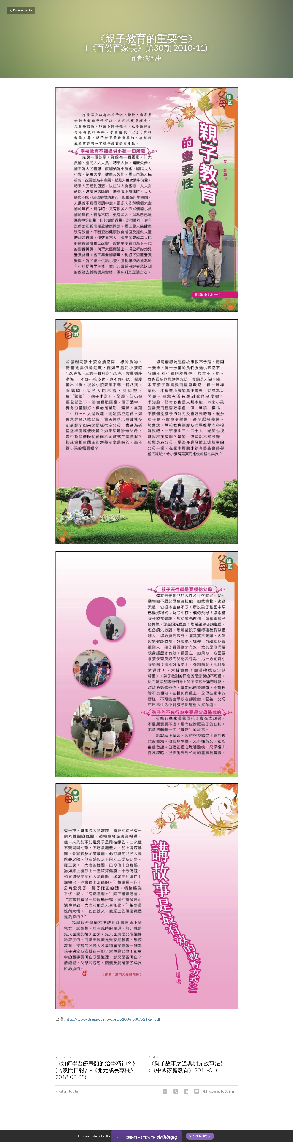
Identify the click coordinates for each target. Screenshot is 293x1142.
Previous (65, 1057)
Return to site (23, 10)
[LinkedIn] (186, 1091)
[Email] (196, 1091)
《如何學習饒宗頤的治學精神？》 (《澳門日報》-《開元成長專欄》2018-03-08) (96, 1070)
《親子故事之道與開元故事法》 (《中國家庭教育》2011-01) (187, 1066)
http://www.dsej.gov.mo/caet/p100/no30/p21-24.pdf (112, 1019)
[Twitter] (175, 1091)
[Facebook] (165, 1091)
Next (152, 1057)
